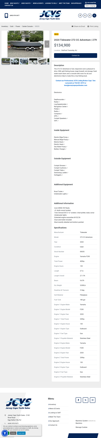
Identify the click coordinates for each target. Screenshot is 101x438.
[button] (15, 3)
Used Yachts (25, 3)
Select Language (90, 6)
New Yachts (14, 3)
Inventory (53, 404)
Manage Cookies (81, 427)
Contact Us (9, 5)
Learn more (21, 433)
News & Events (38, 3)
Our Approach (76, 3)
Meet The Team (64, 3)
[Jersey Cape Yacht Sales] (19, 404)
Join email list (91, 2)
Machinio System (82, 421)
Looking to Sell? (51, 3)
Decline (13, 433)
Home (7, 3)
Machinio (79, 423)
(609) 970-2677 (14, 15)
